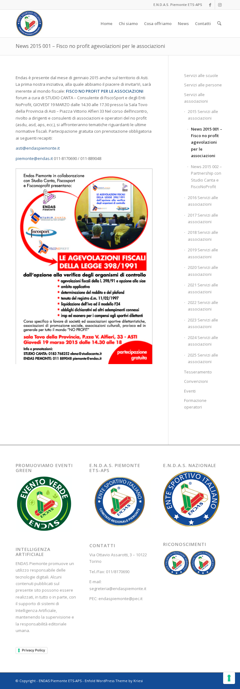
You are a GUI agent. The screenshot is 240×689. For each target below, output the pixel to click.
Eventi (190, 391)
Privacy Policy (33, 650)
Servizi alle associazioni (196, 98)
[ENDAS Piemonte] (29, 23)
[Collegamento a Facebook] (210, 4)
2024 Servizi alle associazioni (203, 341)
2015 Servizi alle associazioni (203, 115)
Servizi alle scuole (201, 75)
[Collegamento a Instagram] (219, 4)
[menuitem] (107, 23)
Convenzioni (196, 381)
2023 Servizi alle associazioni (203, 323)
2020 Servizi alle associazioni (203, 271)
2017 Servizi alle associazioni (203, 218)
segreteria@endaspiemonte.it (117, 588)
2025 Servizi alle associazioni (203, 358)
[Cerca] (219, 23)
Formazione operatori (195, 404)
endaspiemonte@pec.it (120, 598)
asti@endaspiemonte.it (38, 148)
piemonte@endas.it (34, 158)
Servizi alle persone (203, 85)
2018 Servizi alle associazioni (203, 235)
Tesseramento (198, 372)
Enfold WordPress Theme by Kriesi (114, 680)
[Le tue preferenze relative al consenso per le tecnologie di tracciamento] (229, 678)
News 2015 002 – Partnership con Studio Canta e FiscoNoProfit (206, 176)
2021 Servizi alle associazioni (203, 288)
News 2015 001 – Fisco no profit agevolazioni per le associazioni (90, 46)
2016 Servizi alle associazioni (203, 201)
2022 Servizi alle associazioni (203, 306)
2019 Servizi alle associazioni (203, 253)
